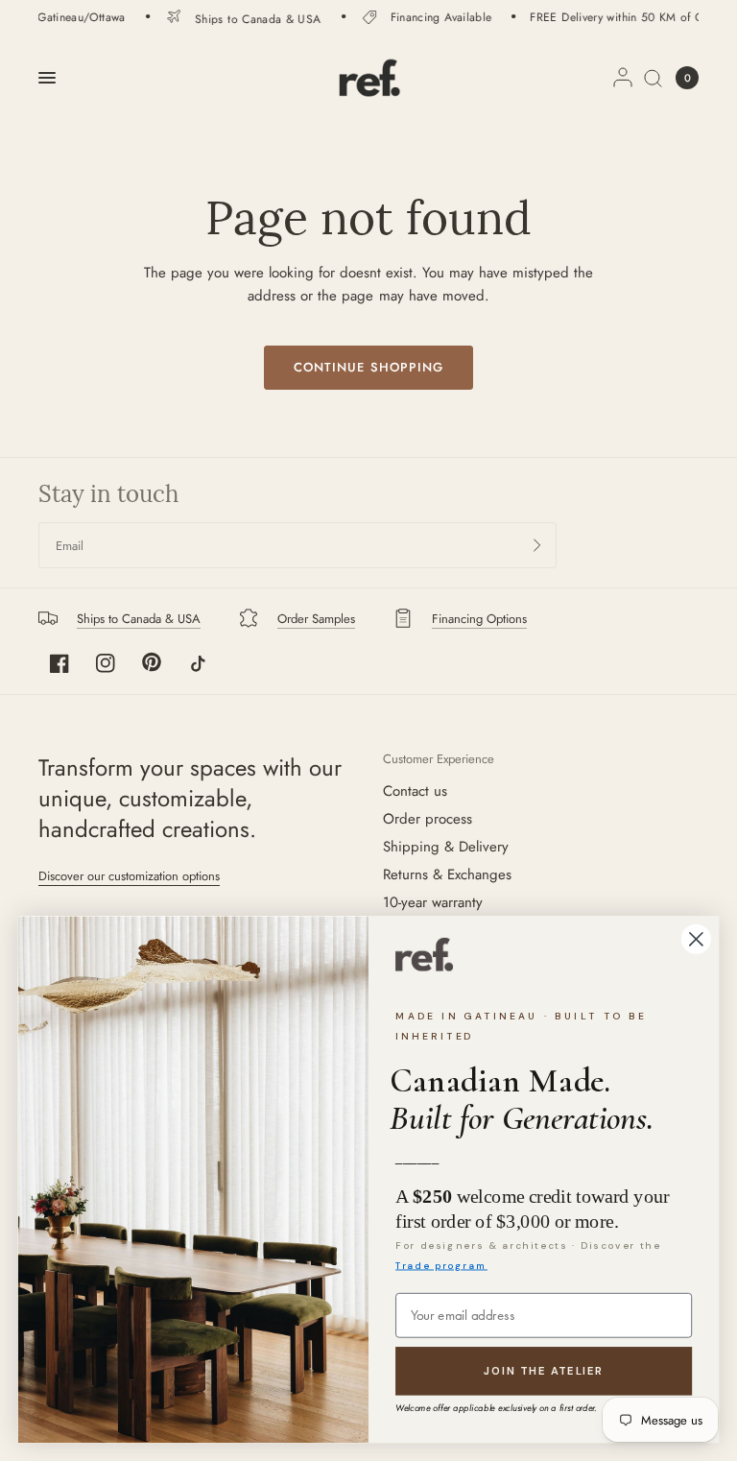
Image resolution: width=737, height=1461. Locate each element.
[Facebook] (59, 663)
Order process (427, 818)
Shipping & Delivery (446, 846)
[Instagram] (105, 663)
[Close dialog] (696, 939)
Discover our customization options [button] (129, 876)
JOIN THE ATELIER (544, 1371)
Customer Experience (438, 759)
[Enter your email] (537, 545)
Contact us (415, 791)
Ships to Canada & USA (246, 18)
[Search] (653, 78)
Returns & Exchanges (447, 874)
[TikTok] (198, 663)
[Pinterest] (152, 662)
